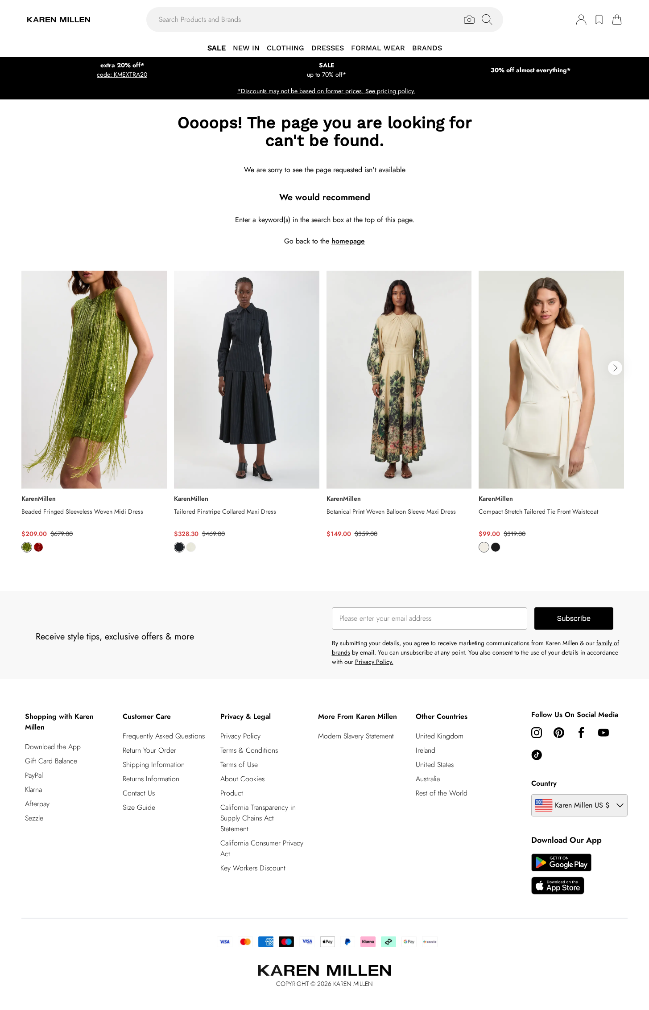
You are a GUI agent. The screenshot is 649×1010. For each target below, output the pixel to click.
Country (544, 783)
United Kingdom (439, 736)
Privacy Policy (240, 736)
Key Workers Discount (252, 868)
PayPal (34, 775)
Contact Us (139, 793)
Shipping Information (154, 764)
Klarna (33, 789)
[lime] (27, 547)
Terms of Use (239, 764)
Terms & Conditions (249, 750)
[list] (324, 417)
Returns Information (151, 779)
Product (231, 793)
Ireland (425, 750)
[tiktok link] (536, 755)
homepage (348, 241)
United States (435, 764)
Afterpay (37, 804)
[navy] (179, 547)
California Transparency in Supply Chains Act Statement (258, 818)
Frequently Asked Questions (164, 736)
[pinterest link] (559, 732)
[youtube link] (603, 732)
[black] (495, 547)
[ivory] (191, 547)
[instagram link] (536, 732)
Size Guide (139, 807)
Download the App (53, 747)
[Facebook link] (581, 732)
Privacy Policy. (374, 661)
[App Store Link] (561, 874)
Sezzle (34, 818)
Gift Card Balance (51, 761)
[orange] (38, 547)
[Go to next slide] (615, 368)
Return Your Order (149, 750)
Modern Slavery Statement (356, 736)
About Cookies (242, 779)
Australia (428, 779)
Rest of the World (441, 793)
